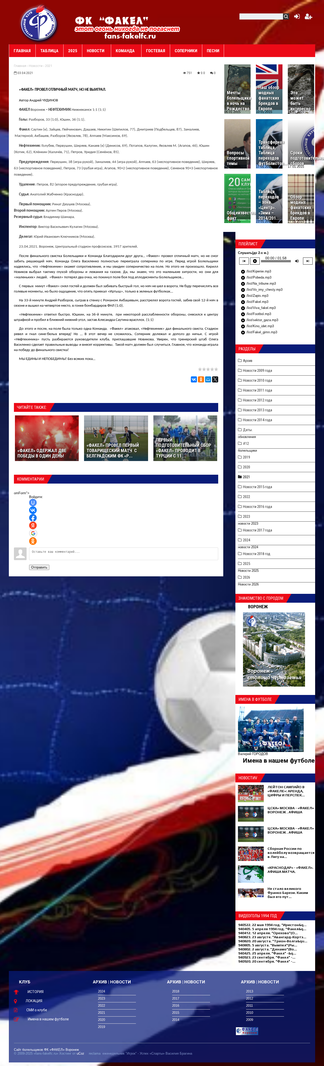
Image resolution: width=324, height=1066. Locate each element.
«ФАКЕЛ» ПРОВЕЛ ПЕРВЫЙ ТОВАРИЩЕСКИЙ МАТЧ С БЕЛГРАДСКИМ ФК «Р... (113, 450)
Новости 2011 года (257, 390)
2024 (246, 540)
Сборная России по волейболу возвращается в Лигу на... (291, 853)
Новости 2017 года (257, 530)
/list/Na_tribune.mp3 (258, 284)
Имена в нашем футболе (279, 760)
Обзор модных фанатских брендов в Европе (300, 207)
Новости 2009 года (257, 370)
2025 (246, 563)
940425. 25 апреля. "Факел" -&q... (267, 953)
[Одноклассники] (201, 379)
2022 (246, 496)
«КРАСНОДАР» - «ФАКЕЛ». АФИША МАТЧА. (290, 870)
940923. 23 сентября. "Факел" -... (266, 957)
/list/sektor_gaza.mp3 (259, 320)
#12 (246, 443)
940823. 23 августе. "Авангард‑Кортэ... (272, 937)
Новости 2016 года (257, 506)
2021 (48, 66)
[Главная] (39, 23)
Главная (20, 66)
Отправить (39, 567)
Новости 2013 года (257, 410)
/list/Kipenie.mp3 (256, 271)
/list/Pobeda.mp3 (256, 277)
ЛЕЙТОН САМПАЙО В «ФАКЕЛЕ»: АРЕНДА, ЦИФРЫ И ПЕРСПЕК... (286, 791)
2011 (249, 1005)
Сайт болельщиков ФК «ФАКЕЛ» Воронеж (46, 1050)
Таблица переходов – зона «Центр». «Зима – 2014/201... (269, 205)
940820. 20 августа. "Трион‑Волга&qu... (272, 941)
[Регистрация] (308, 18)
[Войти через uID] (33, 502)
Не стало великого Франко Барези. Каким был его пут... (288, 893)
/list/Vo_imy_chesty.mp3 (261, 290)
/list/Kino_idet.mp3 (257, 326)
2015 (175, 1013)
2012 (249, 998)
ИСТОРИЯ (36, 992)
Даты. (248, 430)
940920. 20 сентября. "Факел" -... (266, 961)
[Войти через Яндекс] (33, 525)
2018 (175, 991)
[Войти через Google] (33, 533)
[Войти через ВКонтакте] (33, 510)
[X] (215, 379)
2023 (246, 516)
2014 (175, 1020)
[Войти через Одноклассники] (33, 541)
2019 (246, 457)
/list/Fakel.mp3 (254, 302)
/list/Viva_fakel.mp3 (258, 308)
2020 (246, 467)
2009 (249, 1020)
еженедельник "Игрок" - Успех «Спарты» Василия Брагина (147, 1053)
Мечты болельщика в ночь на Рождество (239, 100)
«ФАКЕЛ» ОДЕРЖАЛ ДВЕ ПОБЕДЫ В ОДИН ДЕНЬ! (41, 453)
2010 (249, 1013)
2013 (249, 991)
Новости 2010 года (257, 380)
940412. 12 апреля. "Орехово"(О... (268, 933)
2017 (175, 998)
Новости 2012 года (257, 400)
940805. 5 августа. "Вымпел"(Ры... (267, 945)
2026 (246, 577)
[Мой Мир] (208, 379)
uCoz (80, 1053)
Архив (247, 360)
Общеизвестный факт (243, 215)
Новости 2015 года (257, 487)
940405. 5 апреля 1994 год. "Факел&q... (272, 929)
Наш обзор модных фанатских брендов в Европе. (268, 98)
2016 (175, 1005)
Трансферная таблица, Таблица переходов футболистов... (273, 152)
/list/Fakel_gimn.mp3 (259, 332)
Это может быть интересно (300, 100)
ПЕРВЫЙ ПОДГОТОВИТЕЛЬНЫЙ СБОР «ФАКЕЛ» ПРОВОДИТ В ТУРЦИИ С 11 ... (183, 447)
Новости (36, 66)
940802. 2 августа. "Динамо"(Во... (267, 949)
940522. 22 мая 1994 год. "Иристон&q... (272, 925)
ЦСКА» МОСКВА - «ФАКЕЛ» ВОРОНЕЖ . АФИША (291, 810)
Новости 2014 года (257, 420)
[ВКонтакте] (194, 379)
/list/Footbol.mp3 (256, 314)
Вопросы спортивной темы (238, 158)
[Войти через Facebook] (33, 518)
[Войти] (296, 18)
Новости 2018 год (256, 554)
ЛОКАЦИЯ (34, 1001)
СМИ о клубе (36, 1010)
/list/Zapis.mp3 (254, 296)
